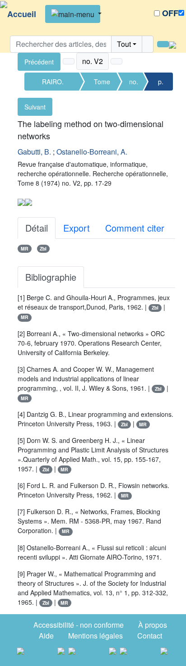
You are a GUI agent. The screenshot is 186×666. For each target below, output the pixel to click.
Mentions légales (95, 635)
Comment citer (134, 227)
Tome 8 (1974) (102, 84)
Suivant (35, 106)
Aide (46, 635)
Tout (124, 44)
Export (76, 227)
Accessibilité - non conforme (78, 625)
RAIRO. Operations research (53, 84)
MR (24, 248)
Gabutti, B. (34, 151)
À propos (152, 625)
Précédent (39, 61)
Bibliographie (50, 276)
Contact (149, 635)
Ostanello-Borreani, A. (91, 151)
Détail (36, 227)
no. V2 (133, 84)
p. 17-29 (161, 84)
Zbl (43, 248)
